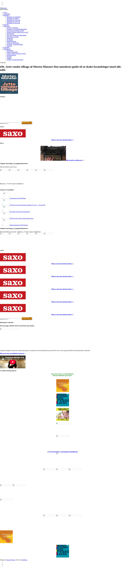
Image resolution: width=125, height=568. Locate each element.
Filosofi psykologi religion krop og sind (17, 32)
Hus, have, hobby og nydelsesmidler (16, 35)
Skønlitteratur (7, 49)
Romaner (9, 56)
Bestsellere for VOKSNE (13, 17)
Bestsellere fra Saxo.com (13, 23)
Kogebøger (6, 47)
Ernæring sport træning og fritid (15, 30)
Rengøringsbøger (11, 41)
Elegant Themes (10, 560)
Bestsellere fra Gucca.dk (13, 21)
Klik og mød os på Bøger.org (74, 160)
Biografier (6, 24)
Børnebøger (10, 50)
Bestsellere (6, 15)
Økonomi (9, 46)
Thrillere (9, 58)
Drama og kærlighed (12, 52)
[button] (4, 9)
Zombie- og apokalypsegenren (15, 59)
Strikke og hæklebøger (13, 43)
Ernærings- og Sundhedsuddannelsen (17, 29)
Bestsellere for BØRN (13, 18)
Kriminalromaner (11, 55)
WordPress (24, 560)
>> (73, 140)
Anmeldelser (6, 14)
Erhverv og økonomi (12, 27)
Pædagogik (10, 38)
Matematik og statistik (13, 37)
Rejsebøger (10, 40)
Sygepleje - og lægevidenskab (15, 44)
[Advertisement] (13, 110)
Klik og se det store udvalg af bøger (61, 140)
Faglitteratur (6, 26)
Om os (5, 12)
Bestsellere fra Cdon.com (13, 20)
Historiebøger (10, 33)
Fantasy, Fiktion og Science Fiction (16, 53)
